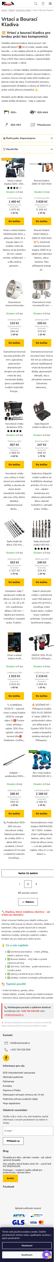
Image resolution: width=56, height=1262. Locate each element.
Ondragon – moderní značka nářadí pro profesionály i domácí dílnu (22, 1171)
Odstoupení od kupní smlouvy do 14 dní (23, 1094)
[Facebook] (6, 1058)
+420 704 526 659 (20, 1049)
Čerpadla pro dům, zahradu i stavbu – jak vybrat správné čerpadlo (27, 1158)
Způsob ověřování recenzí (28, 1208)
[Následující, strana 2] (28, 884)
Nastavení (27, 1245)
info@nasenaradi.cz (14, 1014)
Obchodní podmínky (13, 1077)
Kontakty (7, 1086)
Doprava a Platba (11, 1090)
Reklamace (8, 1081)
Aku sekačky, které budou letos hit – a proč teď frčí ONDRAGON (27, 1165)
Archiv (10, 1178)
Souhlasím (26, 1254)
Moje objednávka (11, 1103)
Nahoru (30, 902)
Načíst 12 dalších (28, 873)
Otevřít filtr (12, 149)
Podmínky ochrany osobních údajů (20, 1099)
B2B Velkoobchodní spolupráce (19, 1072)
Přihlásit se (13, 1141)
